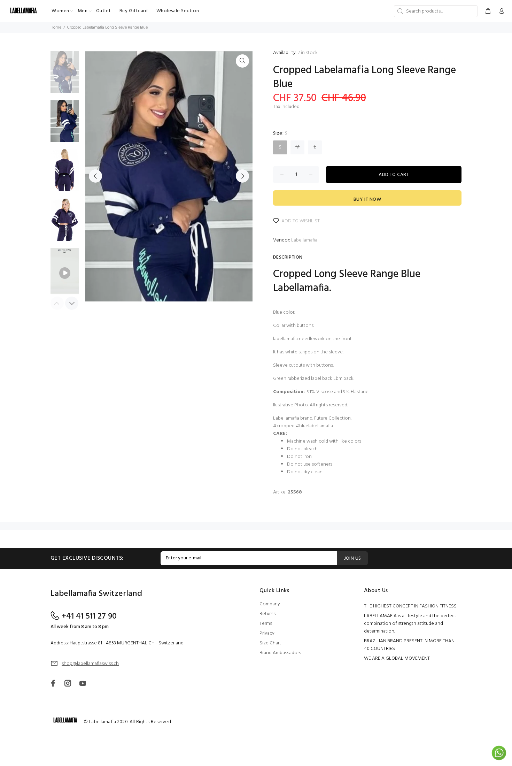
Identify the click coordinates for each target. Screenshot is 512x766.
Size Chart (270, 643)
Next (242, 176)
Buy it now (367, 200)
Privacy (266, 633)
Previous (95, 176)
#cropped (284, 426)
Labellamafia (304, 240)
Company (269, 604)
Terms (265, 624)
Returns (267, 614)
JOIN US (352, 558)
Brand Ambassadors (280, 653)
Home (56, 27)
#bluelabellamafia (314, 426)
